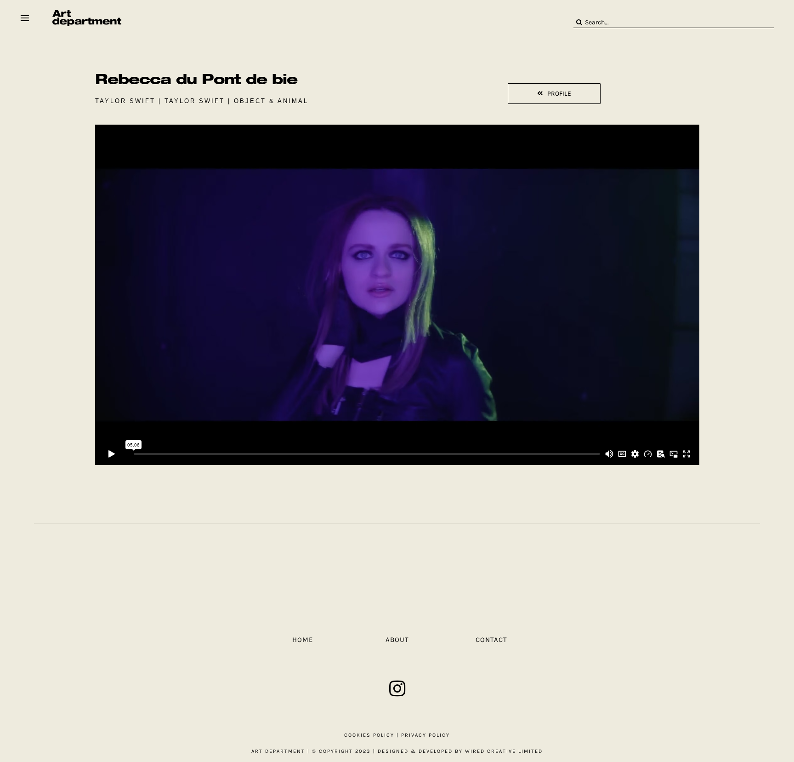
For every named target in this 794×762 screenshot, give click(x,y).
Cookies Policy (369, 735)
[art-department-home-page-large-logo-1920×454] (86, 13)
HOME (302, 640)
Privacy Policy (425, 735)
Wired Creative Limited (504, 751)
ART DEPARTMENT (278, 751)
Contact (491, 640)
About (397, 640)
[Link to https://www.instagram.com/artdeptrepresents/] (397, 688)
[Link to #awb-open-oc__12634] (25, 18)
